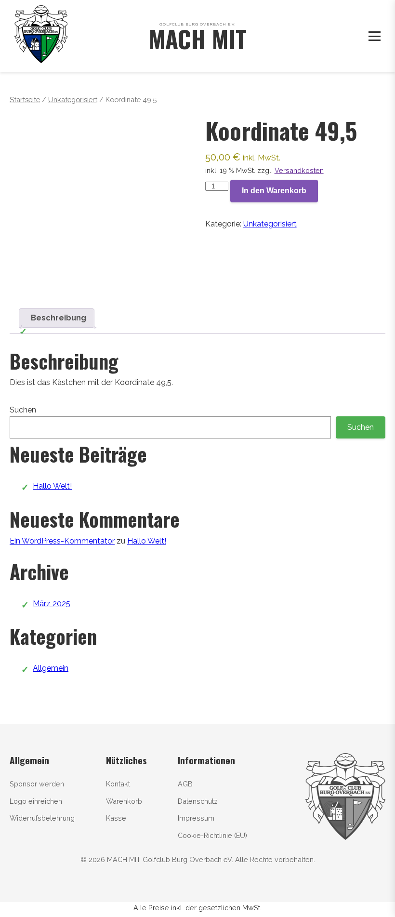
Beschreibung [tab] (58, 317)
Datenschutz (198, 801)
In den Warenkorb (274, 190)
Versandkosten (299, 170)
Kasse (116, 818)
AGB (185, 784)
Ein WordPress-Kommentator (62, 540)
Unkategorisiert (72, 99)
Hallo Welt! (52, 486)
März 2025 (51, 603)
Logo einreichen (36, 801)
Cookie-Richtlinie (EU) (212, 835)
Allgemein (50, 668)
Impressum (196, 818)
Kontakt (118, 784)
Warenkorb (124, 801)
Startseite (25, 99)
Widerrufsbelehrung (42, 818)
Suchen (23, 409)
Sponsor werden (37, 784)
